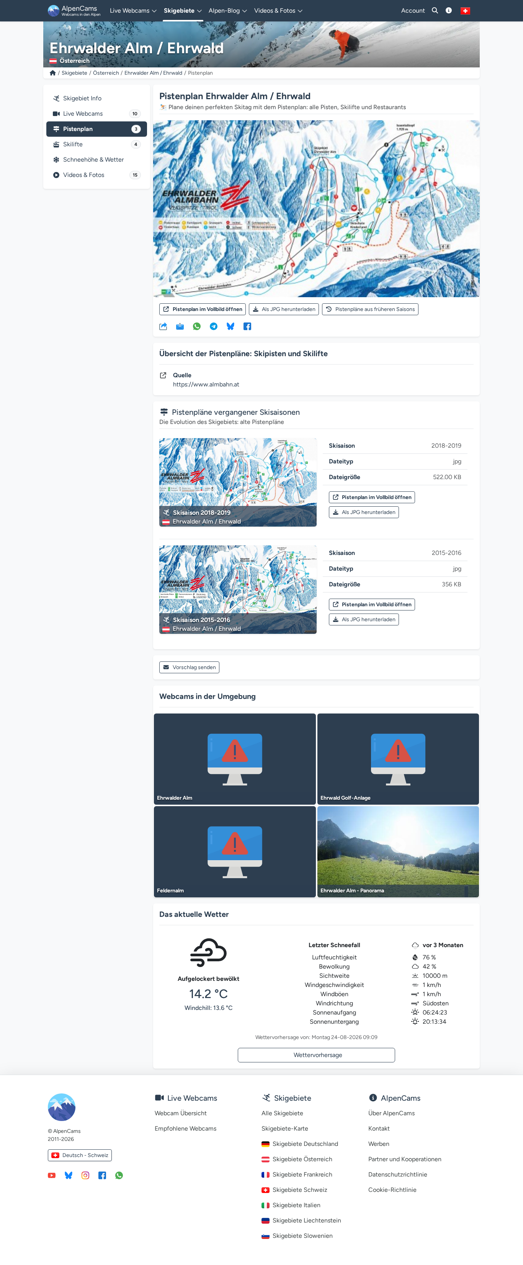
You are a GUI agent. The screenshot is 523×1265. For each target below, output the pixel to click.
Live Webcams (100, 113)
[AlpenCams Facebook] (102, 1175)
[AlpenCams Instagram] (85, 1175)
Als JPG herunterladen (288, 309)
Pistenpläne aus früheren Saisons (375, 309)
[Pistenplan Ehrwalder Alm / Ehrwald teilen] (163, 326)
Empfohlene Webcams (185, 1128)
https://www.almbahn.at (206, 384)
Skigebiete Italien (296, 1205)
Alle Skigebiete (282, 1113)
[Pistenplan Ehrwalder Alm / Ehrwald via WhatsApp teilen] (197, 326)
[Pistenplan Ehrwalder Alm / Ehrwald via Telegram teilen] (213, 326)
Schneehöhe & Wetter (93, 159)
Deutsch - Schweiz (85, 1155)
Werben (378, 1143)
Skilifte (100, 144)
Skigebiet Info (82, 98)
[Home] (52, 73)
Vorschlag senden (194, 667)
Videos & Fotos (100, 174)
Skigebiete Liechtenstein (307, 1220)
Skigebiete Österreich (302, 1159)
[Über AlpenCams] (449, 10)
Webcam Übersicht (181, 1113)
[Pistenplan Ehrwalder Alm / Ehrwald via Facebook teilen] (247, 326)
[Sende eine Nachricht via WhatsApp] (119, 1175)
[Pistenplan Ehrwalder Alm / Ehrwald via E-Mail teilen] (180, 326)
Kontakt (379, 1128)
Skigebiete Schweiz (300, 1189)
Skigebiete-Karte (285, 1128)
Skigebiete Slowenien (303, 1235)
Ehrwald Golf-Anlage (345, 798)
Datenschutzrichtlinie (397, 1174)
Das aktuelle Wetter (194, 914)
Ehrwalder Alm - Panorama (352, 890)
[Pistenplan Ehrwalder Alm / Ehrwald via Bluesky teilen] (230, 326)
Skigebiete (74, 73)
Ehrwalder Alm (174, 798)
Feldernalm (170, 890)
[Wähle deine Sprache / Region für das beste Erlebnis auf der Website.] (465, 10)
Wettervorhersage (318, 1055)
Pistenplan (100, 129)
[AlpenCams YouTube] (52, 1175)
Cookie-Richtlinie (392, 1189)
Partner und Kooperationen (404, 1159)
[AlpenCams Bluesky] (68, 1175)
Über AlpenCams (391, 1113)
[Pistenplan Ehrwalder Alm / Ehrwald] (316, 208)
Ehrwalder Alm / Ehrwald (153, 73)
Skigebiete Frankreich (302, 1174)
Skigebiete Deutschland (305, 1143)
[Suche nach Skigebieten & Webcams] (435, 10)
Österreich (106, 73)
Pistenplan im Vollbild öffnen (207, 309)
